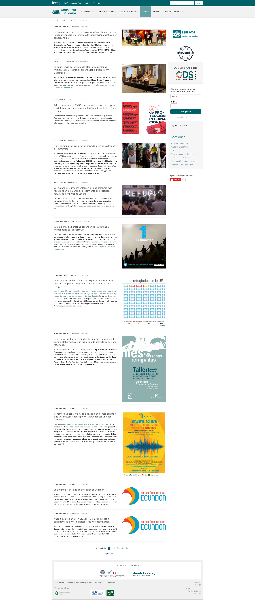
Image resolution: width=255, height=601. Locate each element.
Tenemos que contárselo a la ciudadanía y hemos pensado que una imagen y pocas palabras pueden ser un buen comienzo (85, 416)
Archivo (156, 11)
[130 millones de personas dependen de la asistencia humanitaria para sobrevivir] (144, 246)
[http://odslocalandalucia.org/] (186, 75)
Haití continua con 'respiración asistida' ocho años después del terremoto (85, 147)
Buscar (199, 3)
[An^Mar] (112, 573)
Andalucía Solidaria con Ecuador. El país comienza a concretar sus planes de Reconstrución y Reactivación (82, 520)
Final (127, 548)
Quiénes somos (70, 3)
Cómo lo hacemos (106, 11)
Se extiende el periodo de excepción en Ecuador (79, 489)
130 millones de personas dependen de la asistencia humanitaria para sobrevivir (81, 228)
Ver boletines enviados (185, 117)
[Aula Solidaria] (143, 573)
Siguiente (120, 548)
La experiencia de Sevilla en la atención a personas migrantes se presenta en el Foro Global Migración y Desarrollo (81, 69)
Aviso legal (197, 585)
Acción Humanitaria (81, 27)
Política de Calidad (194, 591)
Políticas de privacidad (193, 587)
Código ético (196, 593)
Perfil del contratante (193, 589)
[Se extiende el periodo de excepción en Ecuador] (144, 496)
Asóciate (88, 3)
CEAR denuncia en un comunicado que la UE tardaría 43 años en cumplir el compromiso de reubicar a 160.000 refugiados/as (83, 283)
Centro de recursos (128, 11)
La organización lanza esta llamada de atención (75, 291)
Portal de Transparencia (173, 11)
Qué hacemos (86, 11)
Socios (80, 3)
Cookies (198, 582)
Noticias (145, 11)
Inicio (56, 20)
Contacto (96, 3)
